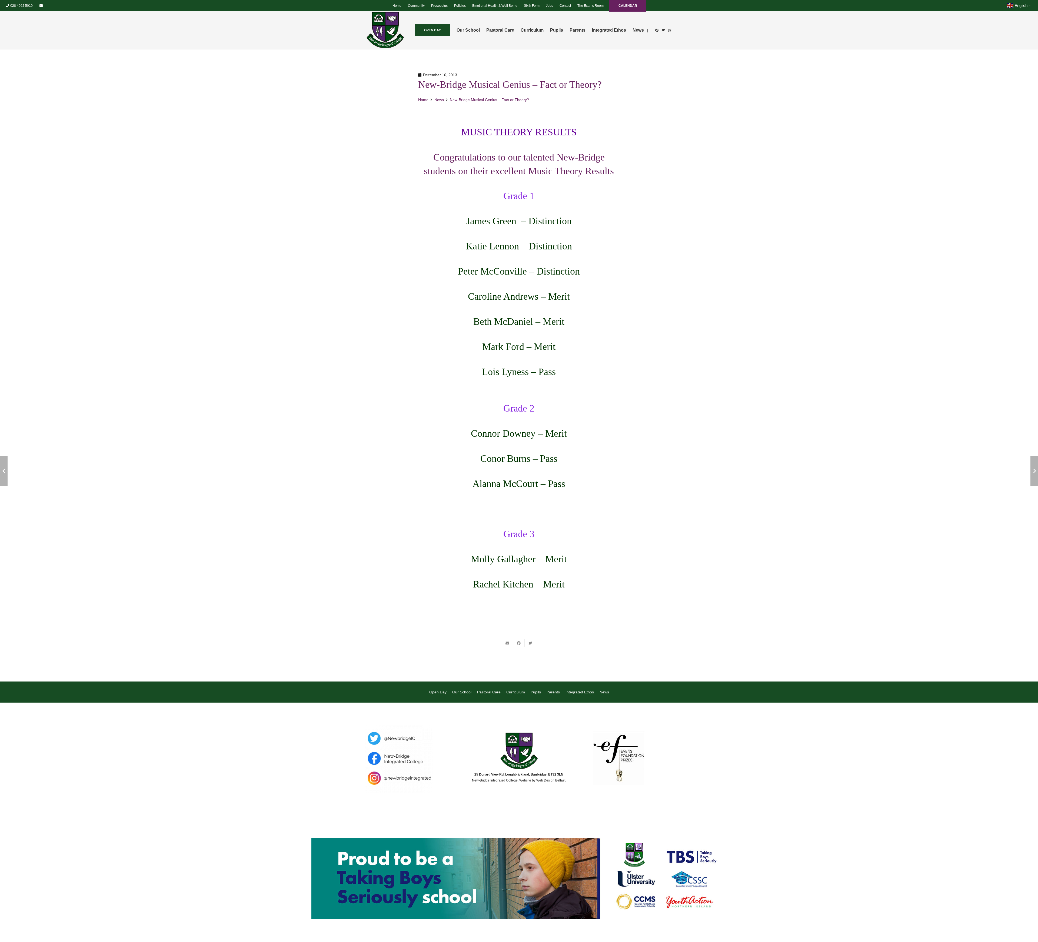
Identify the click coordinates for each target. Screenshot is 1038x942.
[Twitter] (663, 30)
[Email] (41, 5)
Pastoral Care (489, 692)
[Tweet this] (530, 643)
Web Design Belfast (550, 780)
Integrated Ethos (579, 692)
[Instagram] (670, 30)
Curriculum (515, 692)
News (604, 692)
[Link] (385, 30)
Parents (553, 692)
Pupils (536, 692)
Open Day (438, 692)
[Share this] (519, 643)
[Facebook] (657, 30)
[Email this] (507, 643)
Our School (461, 692)
